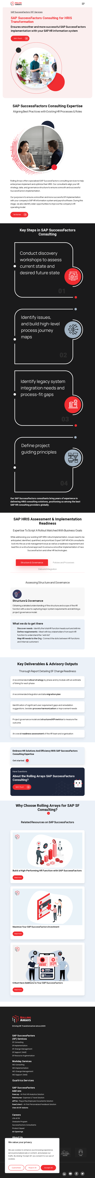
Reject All (32, 1167)
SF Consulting (17, 1042)
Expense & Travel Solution (33, 1097)
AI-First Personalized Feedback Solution (34, 1104)
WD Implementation (20, 1068)
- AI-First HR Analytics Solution (28, 1094)
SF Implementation (19, 1045)
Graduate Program (19, 1121)
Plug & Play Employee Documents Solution (32, 1101)
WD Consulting (18, 1064)
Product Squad (18, 1128)
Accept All (48, 1167)
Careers (16, 1115)
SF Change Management (22, 1049)
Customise (16, 1167)
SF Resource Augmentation (23, 1055)
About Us (17, 1137)
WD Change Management (22, 1071)
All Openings (17, 1131)
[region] (32, 1155)
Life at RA (16, 1118)
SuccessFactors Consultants (24, 1125)
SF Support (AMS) (19, 1052)
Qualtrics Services (23, 1080)
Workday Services (22, 1061)
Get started (18, 760)
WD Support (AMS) (19, 1074)
